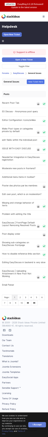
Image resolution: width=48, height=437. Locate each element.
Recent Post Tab (10, 103)
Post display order (11, 234)
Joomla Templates (11, 372)
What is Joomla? (10, 361)
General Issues (11, 81)
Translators (7, 356)
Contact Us (8, 345)
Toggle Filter (24, 66)
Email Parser (8, 284)
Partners (6, 382)
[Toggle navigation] (43, 16)
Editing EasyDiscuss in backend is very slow (23, 262)
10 (22, 303)
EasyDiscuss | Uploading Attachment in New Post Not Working (16, 274)
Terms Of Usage (10, 398)
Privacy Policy (7, 431)
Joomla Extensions (11, 366)
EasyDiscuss (18, 73)
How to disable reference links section (21, 253)
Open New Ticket (12, 34)
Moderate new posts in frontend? (19, 168)
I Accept (37, 424)
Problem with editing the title (16, 214)
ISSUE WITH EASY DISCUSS (16, 148)
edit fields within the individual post (19, 140)
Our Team (6, 340)
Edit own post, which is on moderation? (21, 194)
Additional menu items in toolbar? (18, 177)
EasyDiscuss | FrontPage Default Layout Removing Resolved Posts (19, 224)
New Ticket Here (35, 81)
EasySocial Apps (10, 377)
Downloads (7, 335)
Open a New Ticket (24, 59)
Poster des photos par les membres (19, 185)
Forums (5, 73)
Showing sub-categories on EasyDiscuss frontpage (15, 243)
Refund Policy (9, 409)
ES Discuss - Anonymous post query (20, 111)
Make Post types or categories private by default (17, 130)
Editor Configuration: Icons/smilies (19, 120)
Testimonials (8, 351)
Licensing (6, 393)
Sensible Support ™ (11, 388)
